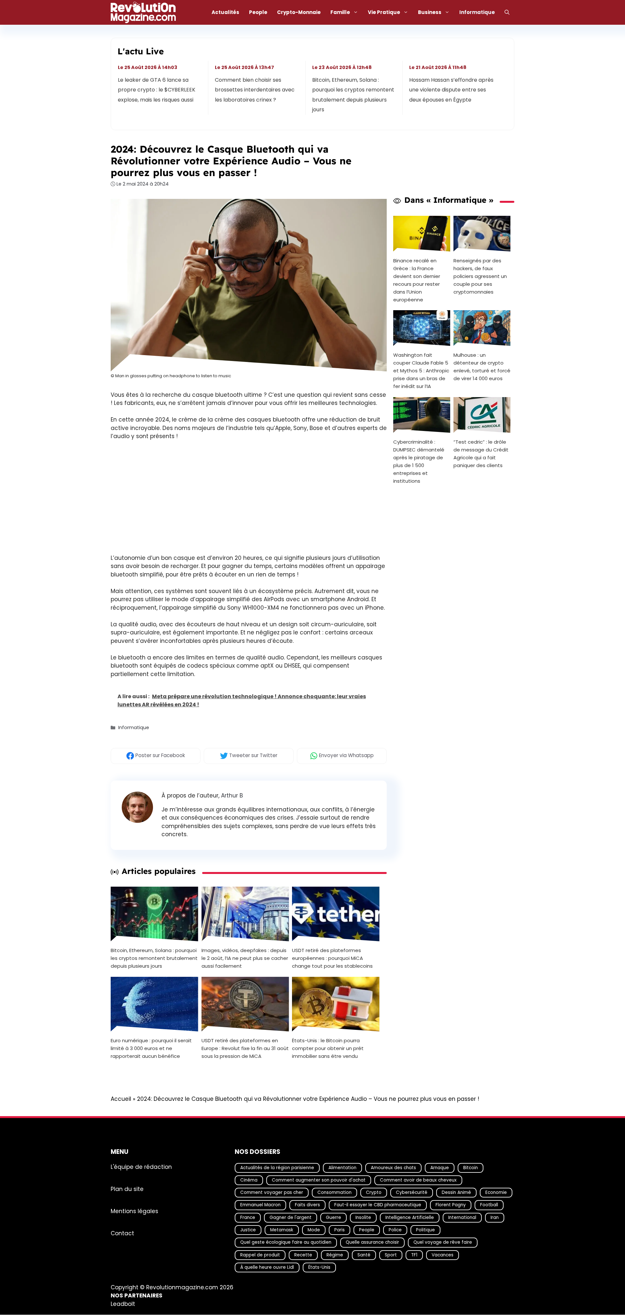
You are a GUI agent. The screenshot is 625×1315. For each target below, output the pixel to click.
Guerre (333, 1217)
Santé (363, 1255)
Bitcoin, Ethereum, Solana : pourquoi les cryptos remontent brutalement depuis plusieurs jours (353, 94)
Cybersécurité (411, 1192)
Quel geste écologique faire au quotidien (285, 1242)
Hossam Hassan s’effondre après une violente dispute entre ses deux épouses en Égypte (451, 90)
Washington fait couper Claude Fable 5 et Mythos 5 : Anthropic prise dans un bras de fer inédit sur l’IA (421, 371)
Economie (496, 1192)
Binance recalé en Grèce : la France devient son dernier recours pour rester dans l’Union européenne (416, 280)
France (247, 1217)
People (258, 12)
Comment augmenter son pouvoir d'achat (319, 1180)
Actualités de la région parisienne (277, 1168)
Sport (391, 1255)
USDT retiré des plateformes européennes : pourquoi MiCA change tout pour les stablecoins (332, 958)
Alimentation (342, 1168)
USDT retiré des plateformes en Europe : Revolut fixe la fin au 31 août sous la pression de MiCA (245, 1048)
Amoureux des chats (393, 1168)
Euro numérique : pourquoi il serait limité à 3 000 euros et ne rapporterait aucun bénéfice (151, 1048)
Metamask (281, 1230)
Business (429, 12)
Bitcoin (470, 1168)
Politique (425, 1230)
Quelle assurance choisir (372, 1242)
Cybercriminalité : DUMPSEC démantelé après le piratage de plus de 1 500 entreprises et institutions (418, 461)
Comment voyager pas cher (271, 1192)
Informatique (477, 12)
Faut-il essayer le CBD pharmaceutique (377, 1205)
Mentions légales (134, 1211)
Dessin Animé (456, 1192)
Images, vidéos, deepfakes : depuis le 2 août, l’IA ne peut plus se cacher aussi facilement (244, 958)
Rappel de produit (260, 1255)
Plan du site (127, 1189)
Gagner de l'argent (291, 1217)
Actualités (225, 12)
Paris (339, 1230)
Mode (314, 1230)
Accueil (121, 1099)
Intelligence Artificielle (409, 1217)
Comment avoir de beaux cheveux (418, 1180)
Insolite (363, 1217)
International (462, 1217)
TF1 (414, 1255)
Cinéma (248, 1180)
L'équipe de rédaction (141, 1167)
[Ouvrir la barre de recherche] (507, 12)
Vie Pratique (384, 12)
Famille (340, 12)
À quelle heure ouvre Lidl (267, 1267)
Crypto (374, 1192)
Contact (122, 1233)
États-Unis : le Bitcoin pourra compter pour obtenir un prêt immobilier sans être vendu (328, 1048)
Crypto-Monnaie (299, 12)
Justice (248, 1230)
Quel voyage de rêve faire (442, 1242)
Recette (303, 1255)
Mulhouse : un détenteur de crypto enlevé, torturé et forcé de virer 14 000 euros (481, 367)
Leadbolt (123, 1304)
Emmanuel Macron (260, 1205)
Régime (334, 1255)
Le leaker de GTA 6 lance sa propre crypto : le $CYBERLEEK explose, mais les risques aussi (156, 90)
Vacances (442, 1255)
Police (395, 1230)
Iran (495, 1217)
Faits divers (307, 1205)
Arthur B (232, 795)
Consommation (334, 1192)
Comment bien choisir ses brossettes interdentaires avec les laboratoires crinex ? (255, 90)
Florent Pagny (451, 1205)
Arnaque (439, 1168)
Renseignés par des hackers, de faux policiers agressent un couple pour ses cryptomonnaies (480, 276)
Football (489, 1205)
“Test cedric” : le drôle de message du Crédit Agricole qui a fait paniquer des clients (480, 453)
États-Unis (319, 1267)
